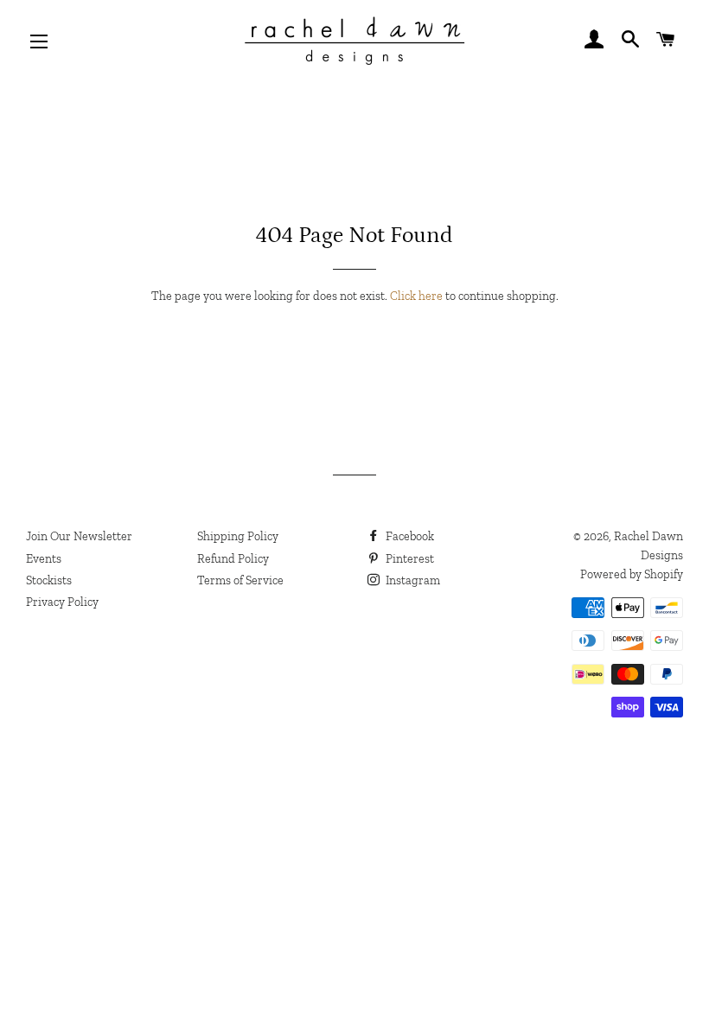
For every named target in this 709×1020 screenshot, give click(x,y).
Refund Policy (233, 558)
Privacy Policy (62, 602)
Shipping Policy (237, 536)
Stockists (49, 580)
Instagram (411, 580)
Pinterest (408, 558)
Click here (416, 296)
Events (43, 558)
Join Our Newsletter (79, 536)
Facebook (408, 536)
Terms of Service (240, 580)
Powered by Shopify (631, 574)
